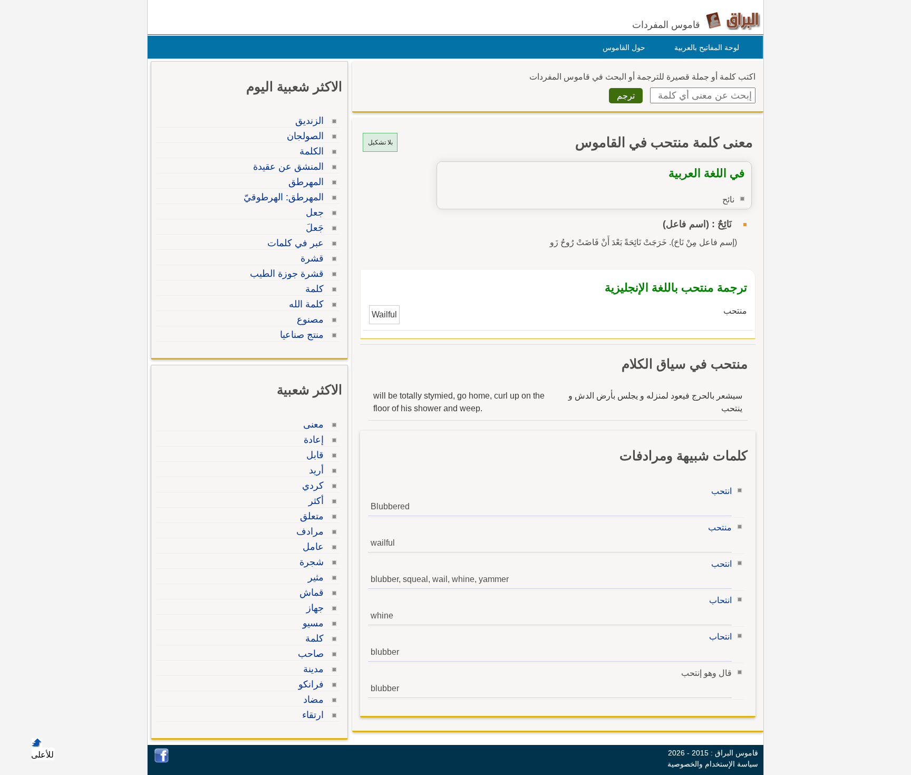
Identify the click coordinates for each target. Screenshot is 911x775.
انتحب (721, 491)
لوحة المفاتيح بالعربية (706, 47)
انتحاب (720, 600)
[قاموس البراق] (733, 20)
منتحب (720, 527)
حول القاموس (624, 47)
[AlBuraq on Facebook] (161, 759)
